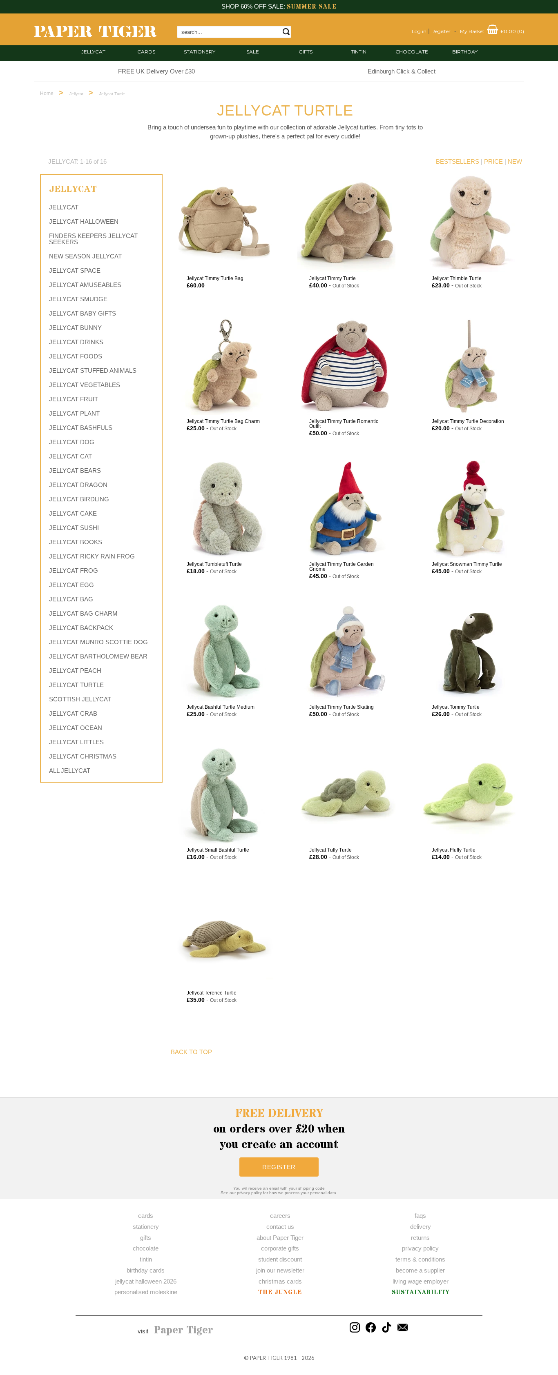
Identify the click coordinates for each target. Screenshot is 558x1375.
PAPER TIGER (266, 1358)
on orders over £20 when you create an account (279, 1129)
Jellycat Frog (73, 570)
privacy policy (420, 1248)
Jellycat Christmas (82, 756)
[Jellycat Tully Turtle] (346, 794)
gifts (305, 52)
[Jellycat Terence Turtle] (224, 937)
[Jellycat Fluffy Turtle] (469, 794)
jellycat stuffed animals (92, 370)
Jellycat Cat (70, 456)
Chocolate (411, 52)
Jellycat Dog (71, 441)
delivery (420, 1226)
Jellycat (93, 52)
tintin (358, 52)
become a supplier (420, 1270)
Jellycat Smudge (78, 299)
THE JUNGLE (280, 1292)
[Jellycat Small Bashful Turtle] (224, 794)
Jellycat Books (75, 541)
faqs (420, 1215)
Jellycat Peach (75, 670)
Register (441, 31)
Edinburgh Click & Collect (401, 71)
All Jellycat (69, 770)
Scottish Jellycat (80, 699)
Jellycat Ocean (75, 727)
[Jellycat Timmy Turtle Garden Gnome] (346, 509)
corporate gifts (280, 1248)
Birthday (465, 52)
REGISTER (279, 1167)
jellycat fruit (73, 399)
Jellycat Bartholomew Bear (98, 656)
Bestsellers (457, 161)
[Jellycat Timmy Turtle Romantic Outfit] (346, 366)
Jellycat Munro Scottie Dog (98, 642)
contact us (280, 1226)
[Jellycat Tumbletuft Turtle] (224, 509)
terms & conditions (420, 1259)
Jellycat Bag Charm (83, 613)
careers (280, 1215)
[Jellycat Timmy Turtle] (346, 223)
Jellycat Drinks (76, 341)
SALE (252, 52)
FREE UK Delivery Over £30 (156, 71)
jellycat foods (75, 356)
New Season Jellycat (85, 256)
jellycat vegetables (84, 384)
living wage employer (421, 1281)
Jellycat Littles (76, 742)
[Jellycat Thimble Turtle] (469, 223)
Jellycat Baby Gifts (82, 313)
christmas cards (280, 1281)
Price (493, 161)
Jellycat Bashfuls (80, 427)
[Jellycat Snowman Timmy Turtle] (469, 509)
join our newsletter (280, 1270)
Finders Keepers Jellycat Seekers (93, 238)
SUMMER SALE (312, 6)
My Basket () (492, 31)
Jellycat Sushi (74, 527)
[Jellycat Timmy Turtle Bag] (224, 223)
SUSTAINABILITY (420, 1292)
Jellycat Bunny (75, 327)
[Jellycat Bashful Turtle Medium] (224, 652)
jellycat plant (74, 413)
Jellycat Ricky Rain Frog (92, 556)
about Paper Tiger (280, 1237)
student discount (280, 1259)
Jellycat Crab (73, 713)
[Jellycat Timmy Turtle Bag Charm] (224, 366)
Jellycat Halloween (83, 221)
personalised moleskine (145, 1291)
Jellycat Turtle (76, 684)
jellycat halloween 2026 (145, 1281)
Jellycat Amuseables (85, 284)
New (515, 161)
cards (146, 52)
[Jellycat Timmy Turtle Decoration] (469, 366)
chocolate (145, 1248)
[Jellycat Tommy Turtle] (469, 652)
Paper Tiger (183, 1330)
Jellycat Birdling (79, 499)
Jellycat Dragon (78, 484)
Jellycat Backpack (81, 627)
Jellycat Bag (71, 599)
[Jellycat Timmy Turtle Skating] (346, 652)
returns (420, 1237)
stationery (199, 52)
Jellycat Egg (71, 584)
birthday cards (146, 1270)
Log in (419, 31)
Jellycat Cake (73, 513)
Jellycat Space (74, 270)
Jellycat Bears (75, 470)
